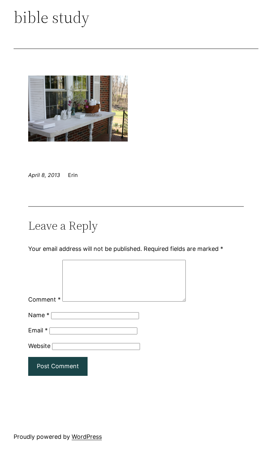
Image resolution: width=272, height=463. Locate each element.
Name (38, 315)
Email (38, 330)
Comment (44, 299)
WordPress (87, 436)
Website (39, 345)
